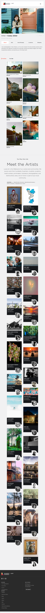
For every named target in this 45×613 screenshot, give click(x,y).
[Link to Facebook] (2, 578)
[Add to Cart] (21, 72)
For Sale (11, 58)
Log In (3, 598)
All (12, 182)
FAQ (2, 602)
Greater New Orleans (19, 182)
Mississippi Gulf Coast (20, 183)
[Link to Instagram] (3, 578)
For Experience (4, 589)
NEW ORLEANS (9, 38)
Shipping (39, 42)
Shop (3, 596)
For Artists (4, 585)
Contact (3, 604)
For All (3, 587)
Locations (30, 42)
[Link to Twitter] (5, 578)
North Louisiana (10, 183)
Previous (37, 35)
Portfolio (4, 58)
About (5, 42)
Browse (40, 35)
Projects (3, 592)
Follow (3, 38)
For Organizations (5, 583)
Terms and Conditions (6, 606)
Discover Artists (5, 594)
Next (43, 35)
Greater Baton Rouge (30, 182)
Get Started (28, 589)
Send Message (21, 42)
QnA (12, 42)
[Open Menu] (40, 3)
